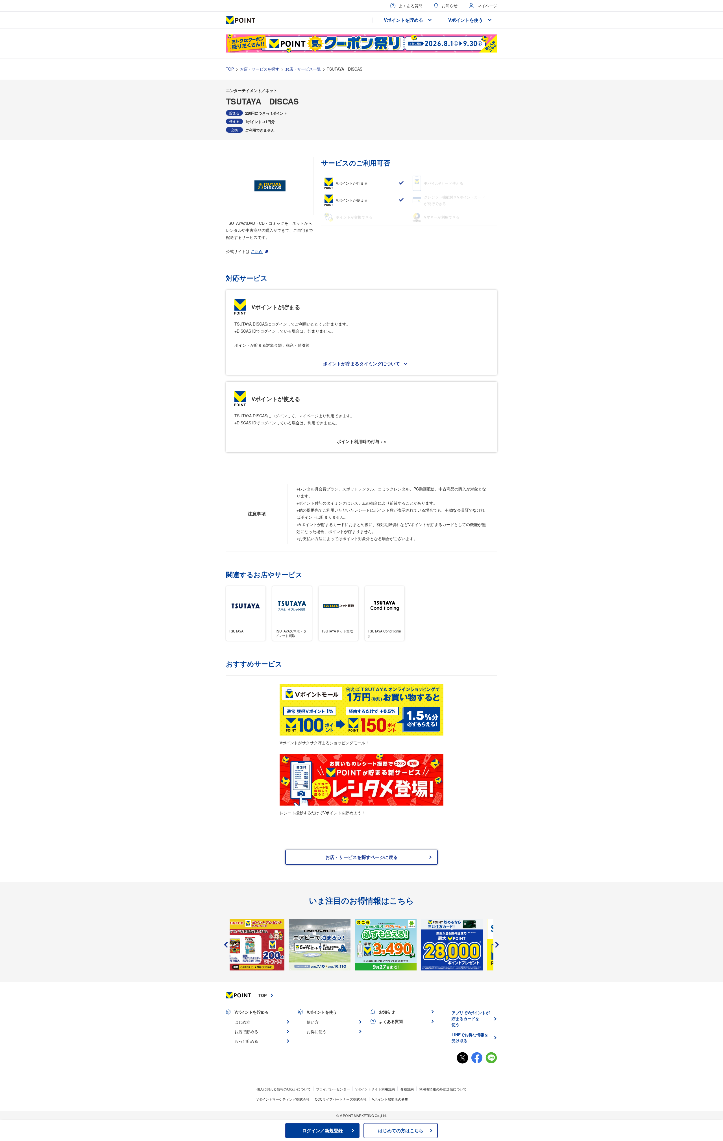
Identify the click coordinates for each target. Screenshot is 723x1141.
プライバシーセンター (333, 1089)
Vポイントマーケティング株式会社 (283, 1099)
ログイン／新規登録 (322, 1130)
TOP (230, 69)
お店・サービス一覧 (303, 69)
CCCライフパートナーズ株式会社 (341, 1099)
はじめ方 (242, 1022)
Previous (226, 945)
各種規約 (407, 1089)
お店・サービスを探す (259, 69)
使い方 (313, 1022)
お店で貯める (246, 1031)
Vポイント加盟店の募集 (390, 1099)
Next (497, 945)
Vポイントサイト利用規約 (375, 1089)
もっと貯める (246, 1041)
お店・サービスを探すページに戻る (361, 857)
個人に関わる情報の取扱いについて (283, 1089)
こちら (257, 251)
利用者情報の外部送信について (443, 1089)
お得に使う (316, 1031)
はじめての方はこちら (400, 1130)
